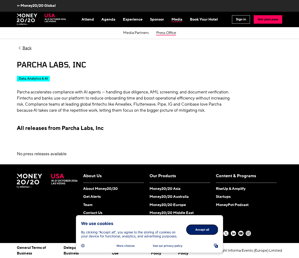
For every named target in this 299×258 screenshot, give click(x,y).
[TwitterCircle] (226, 233)
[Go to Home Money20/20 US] (41, 19)
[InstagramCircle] (248, 233)
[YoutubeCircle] (241, 233)
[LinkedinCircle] (233, 233)
